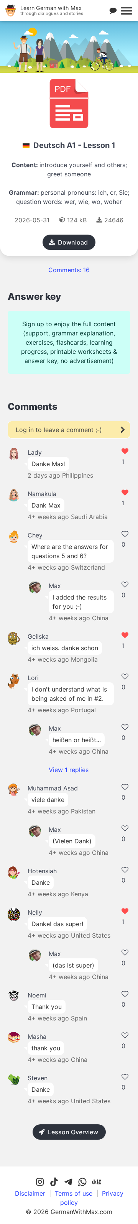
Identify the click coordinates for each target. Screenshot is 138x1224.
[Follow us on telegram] (68, 1182)
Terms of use (73, 1193)
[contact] (113, 10)
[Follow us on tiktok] (54, 1182)
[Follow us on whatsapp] (82, 1182)
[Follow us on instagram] (40, 1182)
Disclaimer (30, 1193)
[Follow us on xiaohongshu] (96, 1182)
